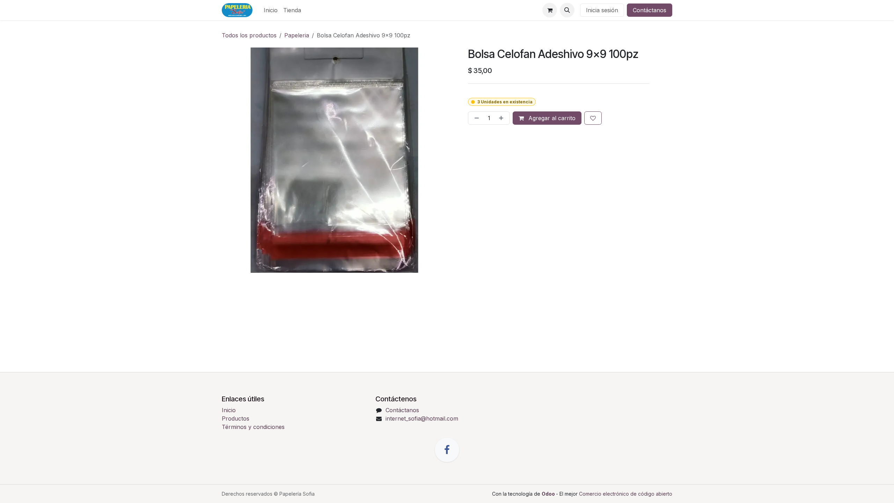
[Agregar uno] (503, 118)
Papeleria (296, 35)
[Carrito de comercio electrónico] (549, 10)
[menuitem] (270, 10)
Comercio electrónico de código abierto (625, 494)
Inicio (229, 410)
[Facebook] (447, 450)
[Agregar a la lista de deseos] (593, 118)
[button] (567, 10)
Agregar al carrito (551, 118)
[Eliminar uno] (475, 118)
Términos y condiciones (253, 426)
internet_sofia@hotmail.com (422, 418)
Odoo (549, 494)
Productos (235, 418)
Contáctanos (649, 10)
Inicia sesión (602, 10)
